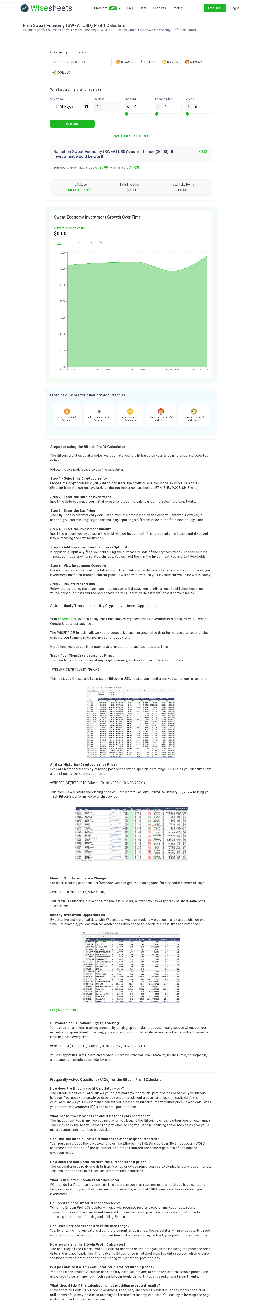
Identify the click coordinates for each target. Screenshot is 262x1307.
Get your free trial (63, 1010)
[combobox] (81, 62)
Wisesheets (67, 619)
